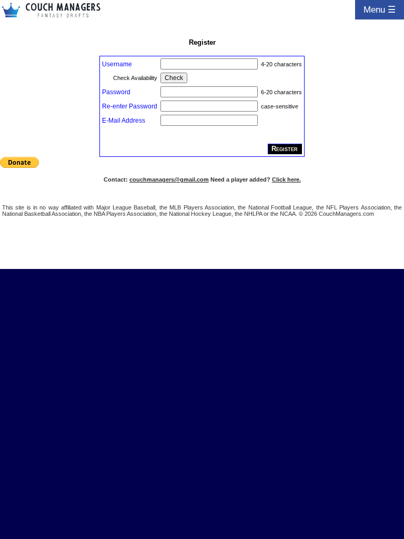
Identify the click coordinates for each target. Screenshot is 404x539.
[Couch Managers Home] (51, 9)
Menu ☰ (379, 9)
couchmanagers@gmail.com (169, 179)
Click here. (286, 179)
